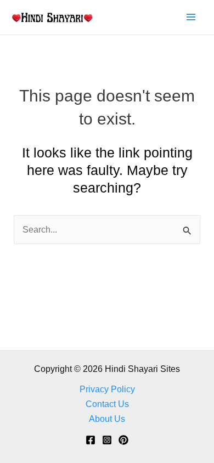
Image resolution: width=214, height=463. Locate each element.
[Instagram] (107, 440)
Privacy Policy (107, 389)
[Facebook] (90, 440)
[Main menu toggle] (190, 17)
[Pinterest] (123, 440)
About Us (107, 419)
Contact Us (107, 404)
